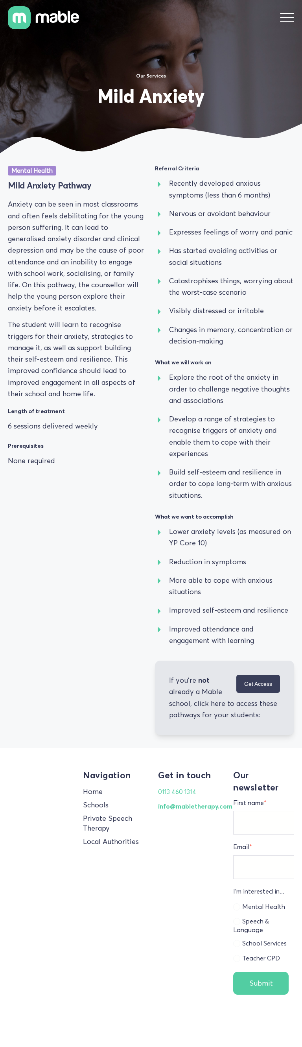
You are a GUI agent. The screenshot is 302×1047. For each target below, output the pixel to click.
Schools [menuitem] (96, 805)
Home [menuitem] (93, 791)
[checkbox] (263, 931)
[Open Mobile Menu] (287, 17)
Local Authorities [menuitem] (111, 841)
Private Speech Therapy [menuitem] (107, 823)
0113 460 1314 (177, 792)
